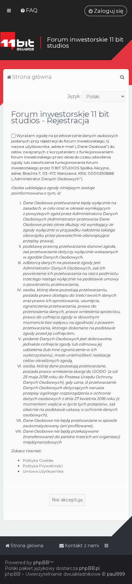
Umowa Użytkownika (43, 471)
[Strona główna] (17, 42)
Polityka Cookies (38, 460)
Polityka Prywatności (43, 465)
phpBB (41, 562)
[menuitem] (29, 10)
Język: (74, 96)
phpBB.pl (89, 568)
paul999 (116, 574)
